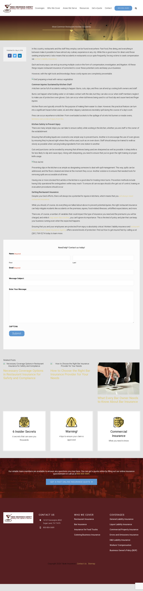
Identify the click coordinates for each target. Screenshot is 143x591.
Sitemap (91, 563)
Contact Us (82, 563)
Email (14, 268)
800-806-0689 (83, 474)
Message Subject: (16, 278)
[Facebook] (9, 55)
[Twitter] (14, 55)
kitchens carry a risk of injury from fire (47, 119)
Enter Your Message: (18, 289)
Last (74, 263)
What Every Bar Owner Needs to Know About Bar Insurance (118, 400)
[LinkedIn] (19, 55)
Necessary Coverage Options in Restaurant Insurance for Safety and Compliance (23, 374)
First (10, 263)
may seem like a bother (59, 217)
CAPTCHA (13, 326)
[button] (136, 8)
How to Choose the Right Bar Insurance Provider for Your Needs (70, 374)
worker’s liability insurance (46, 59)
